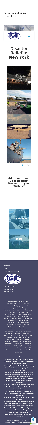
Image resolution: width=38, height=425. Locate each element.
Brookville (26, 306)
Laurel (11, 335)
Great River (27, 331)
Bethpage (17, 306)
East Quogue (24, 329)
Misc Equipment (19, 218)
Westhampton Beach (23, 350)
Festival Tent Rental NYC (24, 391)
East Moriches (23, 327)
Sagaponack (9, 343)
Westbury (17, 316)
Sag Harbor (18, 343)
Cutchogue (18, 325)
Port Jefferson (16, 341)
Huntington (26, 333)
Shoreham (27, 343)
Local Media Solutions (26, 422)
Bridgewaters (28, 318)
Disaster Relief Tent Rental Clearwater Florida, (19, 406)
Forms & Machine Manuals (11, 272)
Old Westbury (28, 310)
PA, (16, 416)
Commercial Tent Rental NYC (13, 397)
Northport (20, 339)
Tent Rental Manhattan (12, 378)
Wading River (19, 348)
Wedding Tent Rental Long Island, (16, 359)
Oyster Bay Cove (23, 312)
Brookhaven (12, 320)
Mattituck (28, 335)
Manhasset (7, 310)
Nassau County (12, 304)
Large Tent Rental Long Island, (15, 372)
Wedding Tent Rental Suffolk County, (16, 366)
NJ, (30, 414)
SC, (20, 416)
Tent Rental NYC (10, 391)
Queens (9, 306)
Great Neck (19, 308)
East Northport (13, 329)
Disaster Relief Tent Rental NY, (14, 401)
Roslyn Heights (27, 314)
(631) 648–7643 (8, 289)
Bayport (6, 318)
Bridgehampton (16, 318)
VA (22, 416)
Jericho (27, 308)
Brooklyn (26, 304)
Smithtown (8, 346)
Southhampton (18, 346)
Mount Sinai (10, 339)
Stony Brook (8, 348)
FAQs (5, 268)
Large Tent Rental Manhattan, (23, 374)
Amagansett (26, 316)
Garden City (10, 308)
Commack (10, 325)
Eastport (19, 331)
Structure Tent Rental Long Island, (16, 414)
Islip (5, 335)
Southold (28, 346)
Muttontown (17, 310)
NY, (28, 414)
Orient (27, 339)
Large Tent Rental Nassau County (19, 376)
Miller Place (17, 337)
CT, (32, 414)
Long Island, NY (12, 301)
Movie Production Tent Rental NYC (15, 393)
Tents (19, 238)
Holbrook (17, 333)
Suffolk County (23, 301)
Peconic (7, 341)
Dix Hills (26, 325)
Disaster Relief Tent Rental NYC (19, 412)
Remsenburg (27, 341)
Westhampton (10, 350)
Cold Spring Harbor (23, 322)
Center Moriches (23, 320)
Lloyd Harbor (19, 335)
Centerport (11, 322)
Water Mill (28, 348)
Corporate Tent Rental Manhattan (15, 385)
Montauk (26, 337)
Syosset (9, 316)
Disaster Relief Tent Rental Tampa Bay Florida (19, 408)
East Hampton (12, 327)
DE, (18, 416)
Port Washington (9, 314)
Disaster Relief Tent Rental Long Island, (19, 410)
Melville (9, 337)
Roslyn (19, 314)
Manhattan (18, 352)
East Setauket (9, 331)
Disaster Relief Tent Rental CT (24, 404)
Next (28, 165)
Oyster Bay (11, 312)
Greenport (9, 333)
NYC (20, 304)
